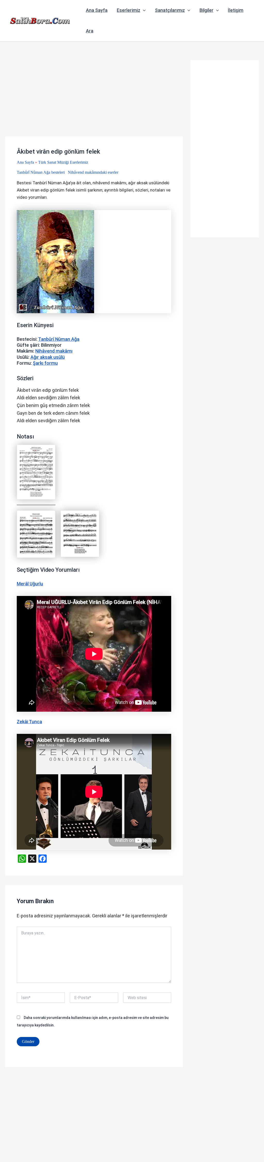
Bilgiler (206, 10)
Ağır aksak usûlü (47, 357)
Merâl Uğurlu (30, 583)
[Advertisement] (94, 98)
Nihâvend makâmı (53, 351)
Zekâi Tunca (29, 721)
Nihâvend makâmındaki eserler (93, 172)
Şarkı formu (45, 363)
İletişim (235, 10)
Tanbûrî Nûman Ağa (58, 339)
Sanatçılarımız (170, 10)
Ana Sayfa (97, 10)
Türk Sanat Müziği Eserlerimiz (63, 162)
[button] (143, 10)
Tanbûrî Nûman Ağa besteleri (41, 172)
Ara (89, 31)
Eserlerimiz (128, 10)
